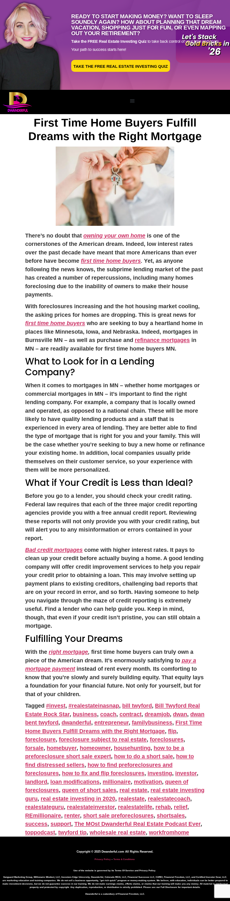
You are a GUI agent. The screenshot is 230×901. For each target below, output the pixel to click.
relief (180, 807)
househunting (132, 748)
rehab (163, 807)
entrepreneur (111, 722)
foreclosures (167, 739)
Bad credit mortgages (54, 550)
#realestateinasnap (94, 705)
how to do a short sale (143, 756)
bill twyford (137, 705)
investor (186, 773)
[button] (132, 101)
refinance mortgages (162, 340)
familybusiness (152, 722)
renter (72, 815)
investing (160, 773)
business (85, 714)
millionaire (117, 782)
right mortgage (68, 652)
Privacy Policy (103, 859)
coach (108, 714)
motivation (148, 782)
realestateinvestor (91, 807)
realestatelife (135, 807)
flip (172, 731)
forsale (34, 748)
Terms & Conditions (124, 859)
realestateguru (44, 807)
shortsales (171, 815)
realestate (131, 798)
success (36, 824)
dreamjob (157, 714)
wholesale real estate (118, 832)
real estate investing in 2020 (78, 798)
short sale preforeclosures (118, 815)
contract (130, 714)
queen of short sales (89, 790)
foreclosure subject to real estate (103, 739)
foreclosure (40, 739)
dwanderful (76, 722)
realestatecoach (169, 798)
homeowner (95, 748)
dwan (180, 714)
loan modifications (75, 782)
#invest (55, 705)
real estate (133, 790)
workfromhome (169, 832)
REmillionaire (43, 815)
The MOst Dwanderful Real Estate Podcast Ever (137, 824)
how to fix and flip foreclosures (103, 773)
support (61, 824)
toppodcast (40, 832)
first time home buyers (111, 261)
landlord (36, 782)
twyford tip (72, 832)
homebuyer (62, 748)
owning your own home (114, 235)
